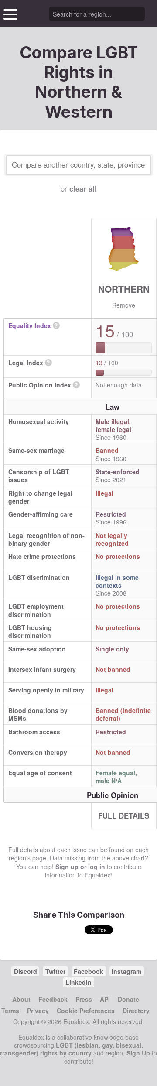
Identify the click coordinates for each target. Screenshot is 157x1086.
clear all (83, 188)
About (21, 999)
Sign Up (138, 1052)
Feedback (53, 999)
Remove (123, 305)
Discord (25, 971)
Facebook (88, 971)
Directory (136, 1010)
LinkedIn (78, 982)
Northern (124, 288)
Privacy (38, 1010)
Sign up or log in (80, 866)
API (105, 999)
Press (83, 999)
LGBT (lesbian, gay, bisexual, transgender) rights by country (71, 1049)
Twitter (55, 971)
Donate (128, 999)
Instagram (126, 971)
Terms (10, 1010)
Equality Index (29, 325)
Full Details (123, 815)
